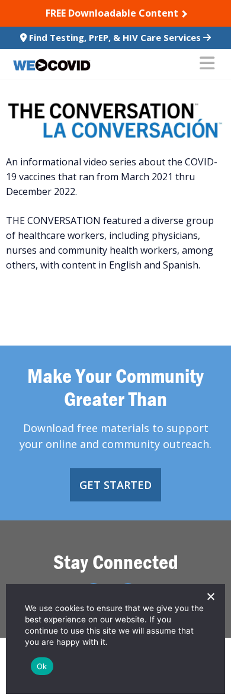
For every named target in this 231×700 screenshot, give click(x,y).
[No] (210, 596)
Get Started (115, 485)
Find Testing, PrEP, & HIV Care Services (115, 37)
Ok (42, 666)
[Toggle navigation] (207, 64)
